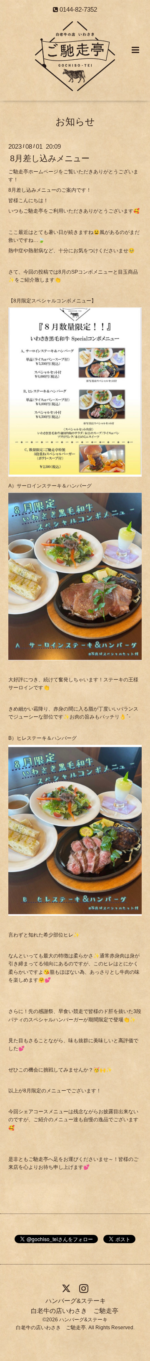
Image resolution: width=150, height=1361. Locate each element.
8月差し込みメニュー (50, 158)
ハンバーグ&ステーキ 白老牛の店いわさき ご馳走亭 (74, 1305)
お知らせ (75, 122)
